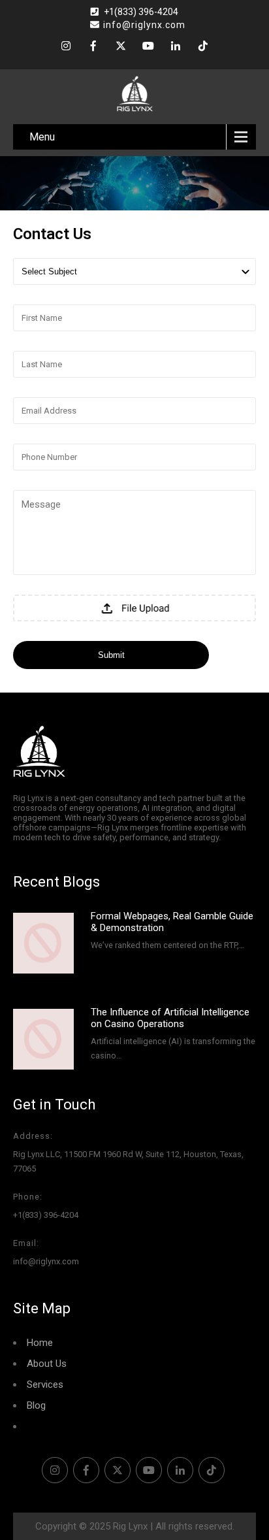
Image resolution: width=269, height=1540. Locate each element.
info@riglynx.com (144, 25)
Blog (36, 1405)
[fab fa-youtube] (148, 48)
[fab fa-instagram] (66, 48)
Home (40, 1343)
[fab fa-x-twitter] (121, 48)
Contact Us (51, 1426)
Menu (42, 137)
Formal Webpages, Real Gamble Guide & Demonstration (172, 922)
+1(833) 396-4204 (141, 12)
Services (45, 1384)
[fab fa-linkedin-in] (176, 48)
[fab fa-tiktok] (203, 48)
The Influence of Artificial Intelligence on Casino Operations (170, 1018)
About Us (47, 1363)
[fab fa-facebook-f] (93, 48)
